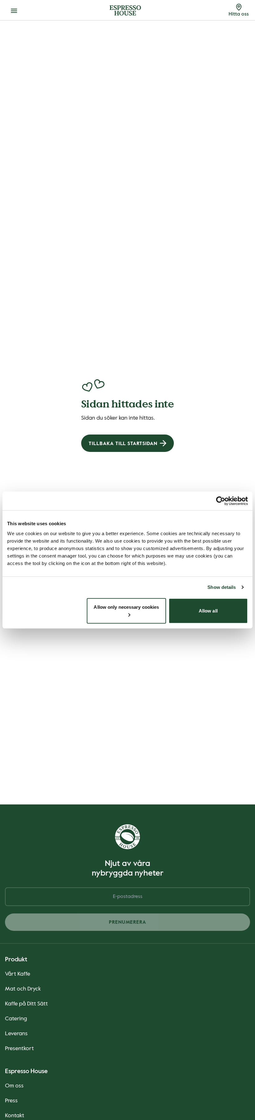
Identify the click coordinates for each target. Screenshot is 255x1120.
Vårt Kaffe (17, 974)
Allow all (208, 610)
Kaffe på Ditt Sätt (26, 1004)
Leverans (16, 1033)
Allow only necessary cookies (126, 606)
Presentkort (19, 1048)
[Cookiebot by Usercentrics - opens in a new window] (220, 501)
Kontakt (14, 1115)
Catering (16, 1019)
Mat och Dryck (23, 989)
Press (11, 1101)
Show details (221, 587)
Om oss (14, 1086)
